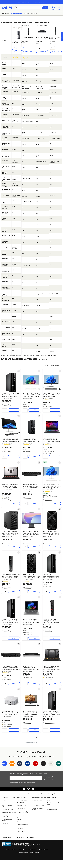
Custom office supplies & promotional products (24, 811)
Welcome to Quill (52, 797)
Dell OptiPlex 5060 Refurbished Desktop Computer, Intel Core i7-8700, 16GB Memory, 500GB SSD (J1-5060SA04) (31, 439)
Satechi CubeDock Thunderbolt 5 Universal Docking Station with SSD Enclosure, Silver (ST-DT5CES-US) (10, 712)
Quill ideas (20, 828)
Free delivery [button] (7, 404)
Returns (4, 800)
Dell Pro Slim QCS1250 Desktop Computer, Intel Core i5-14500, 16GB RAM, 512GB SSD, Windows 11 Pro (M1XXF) (51, 576)
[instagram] (24, 788)
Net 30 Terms (21, 808)
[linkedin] (28, 788)
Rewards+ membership (23, 797)
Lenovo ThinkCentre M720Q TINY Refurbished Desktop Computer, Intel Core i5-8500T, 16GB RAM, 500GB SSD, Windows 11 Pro (52, 621)
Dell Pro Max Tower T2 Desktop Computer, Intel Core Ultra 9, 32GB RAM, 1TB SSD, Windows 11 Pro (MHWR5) (10, 533)
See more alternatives (19, 49)
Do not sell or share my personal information (29, 852)
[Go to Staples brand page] (35, 764)
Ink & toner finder (37, 800)
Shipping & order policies (9, 812)
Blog (48, 800)
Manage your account (8, 802)
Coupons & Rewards (16, 13)
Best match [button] (55, 365)
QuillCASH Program (22, 802)
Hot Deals (26, 13)
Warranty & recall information (6, 815)
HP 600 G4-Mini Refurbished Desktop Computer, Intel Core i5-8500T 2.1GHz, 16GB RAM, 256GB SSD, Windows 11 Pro (31, 667)
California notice (32, 849)
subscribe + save (21, 805)
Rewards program (22, 800)
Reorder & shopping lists (39, 797)
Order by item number (38, 805)
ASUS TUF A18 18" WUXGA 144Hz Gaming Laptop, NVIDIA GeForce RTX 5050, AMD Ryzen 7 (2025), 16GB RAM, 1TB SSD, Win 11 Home (11, 486)
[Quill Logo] (7, 7)
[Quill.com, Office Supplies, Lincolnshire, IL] (6, 844)
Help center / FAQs (7, 809)
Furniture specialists (22, 822)
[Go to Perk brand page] (28, 764)
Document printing (22, 815)
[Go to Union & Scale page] (51, 764)
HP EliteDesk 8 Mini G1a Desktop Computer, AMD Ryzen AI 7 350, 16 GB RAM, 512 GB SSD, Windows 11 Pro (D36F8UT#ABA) (31, 486)
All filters (5, 365)
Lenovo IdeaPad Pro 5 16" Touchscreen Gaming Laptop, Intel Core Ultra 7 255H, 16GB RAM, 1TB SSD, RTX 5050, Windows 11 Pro (31, 621)
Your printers (35, 802)
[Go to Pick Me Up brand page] (20, 764)
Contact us (5, 823)
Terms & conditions (10, 849)
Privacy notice (22, 849)
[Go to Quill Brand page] (4, 764)
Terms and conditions (23, 782)
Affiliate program (21, 831)
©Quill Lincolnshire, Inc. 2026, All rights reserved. (23, 844)
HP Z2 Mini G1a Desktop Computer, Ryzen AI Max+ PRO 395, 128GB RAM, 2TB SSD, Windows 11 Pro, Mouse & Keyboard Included (51, 533)
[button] (62, 2)
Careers (49, 807)
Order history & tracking (8, 797)
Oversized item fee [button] (50, 722)
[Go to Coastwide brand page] (12, 764)
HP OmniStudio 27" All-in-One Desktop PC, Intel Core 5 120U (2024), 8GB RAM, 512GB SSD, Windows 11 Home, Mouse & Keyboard (52, 486)
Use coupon (48, 778)
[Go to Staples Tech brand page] (43, 764)
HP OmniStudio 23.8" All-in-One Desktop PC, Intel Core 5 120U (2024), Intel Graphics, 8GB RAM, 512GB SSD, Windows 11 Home (52, 395)
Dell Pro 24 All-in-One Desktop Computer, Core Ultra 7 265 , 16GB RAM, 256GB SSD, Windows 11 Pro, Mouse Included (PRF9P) (31, 712)
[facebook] (33, 788)
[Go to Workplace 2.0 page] (59, 764)
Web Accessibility (52, 809)
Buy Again (34, 13)
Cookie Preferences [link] (43, 849)
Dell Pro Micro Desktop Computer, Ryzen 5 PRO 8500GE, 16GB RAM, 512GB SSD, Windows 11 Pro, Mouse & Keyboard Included (51, 712)
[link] (18, 371)
